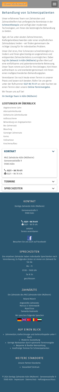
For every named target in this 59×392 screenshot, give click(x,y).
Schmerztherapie (10, 25)
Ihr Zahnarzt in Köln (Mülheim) (21, 60)
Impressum (19, 379)
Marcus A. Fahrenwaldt (29, 306)
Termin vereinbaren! (14, 4)
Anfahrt (29, 229)
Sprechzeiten (13, 188)
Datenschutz (31, 379)
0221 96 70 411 (30, 84)
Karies (6, 136)
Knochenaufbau (10, 143)
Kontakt (10, 151)
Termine (9, 181)
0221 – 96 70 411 (14, 170)
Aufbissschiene (10, 118)
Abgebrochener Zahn (12, 108)
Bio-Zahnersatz (10, 126)
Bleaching (7, 129)
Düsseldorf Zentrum (30, 367)
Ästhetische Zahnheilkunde (15, 115)
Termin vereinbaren (29, 231)
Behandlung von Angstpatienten (17, 122)
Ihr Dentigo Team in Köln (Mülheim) (19, 96)
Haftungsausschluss (46, 379)
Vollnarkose (8, 140)
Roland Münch (29, 299)
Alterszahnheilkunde (12, 111)
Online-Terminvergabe (39, 87)
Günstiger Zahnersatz (12, 133)
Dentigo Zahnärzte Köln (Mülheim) (24, 377)
